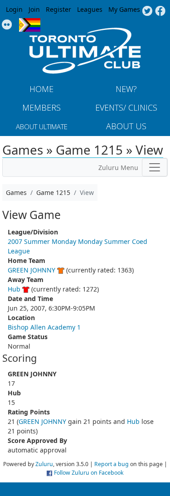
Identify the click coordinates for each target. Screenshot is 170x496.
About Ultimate (42, 126)
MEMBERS (41, 107)
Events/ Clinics (126, 107)
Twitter (147, 11)
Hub (14, 289)
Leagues (89, 9)
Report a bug (111, 464)
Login (14, 9)
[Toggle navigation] (154, 167)
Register (58, 9)
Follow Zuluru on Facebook (89, 473)
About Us (126, 126)
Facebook (160, 11)
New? (126, 88)
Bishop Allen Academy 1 (44, 327)
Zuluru (44, 464)
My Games (124, 9)
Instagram (7, 25)
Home (41, 88)
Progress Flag (29, 25)
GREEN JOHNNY (31, 270)
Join (34, 9)
